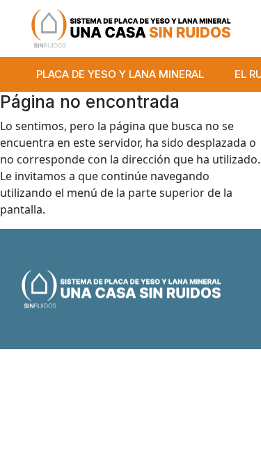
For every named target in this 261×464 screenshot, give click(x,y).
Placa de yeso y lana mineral (120, 74)
